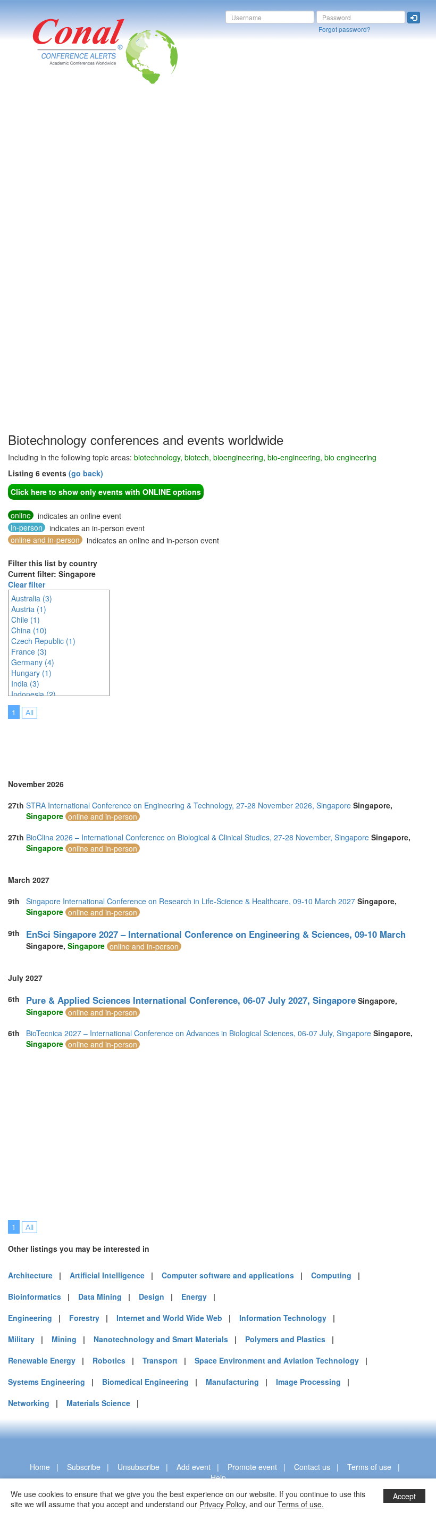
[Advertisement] (50, 271)
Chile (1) (25, 619)
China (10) (29, 630)
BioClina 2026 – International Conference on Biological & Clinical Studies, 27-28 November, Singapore (197, 837)
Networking (28, 1403)
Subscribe (83, 1466)
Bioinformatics (34, 1296)
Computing (331, 1275)
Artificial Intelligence (107, 1275)
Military (21, 1339)
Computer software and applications (228, 1275)
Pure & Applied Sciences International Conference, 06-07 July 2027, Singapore (191, 1000)
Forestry (84, 1317)
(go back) (86, 473)
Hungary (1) (31, 672)
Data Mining (100, 1296)
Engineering (30, 1317)
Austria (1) (28, 609)
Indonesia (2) (33, 694)
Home (40, 1466)
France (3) (29, 651)
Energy (194, 1296)
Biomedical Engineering (145, 1381)
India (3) (25, 683)
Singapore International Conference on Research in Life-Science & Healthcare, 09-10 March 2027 (190, 901)
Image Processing (308, 1381)
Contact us (312, 1466)
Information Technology (282, 1317)
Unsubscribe (139, 1466)
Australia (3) (31, 598)
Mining (64, 1339)
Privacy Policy (222, 1504)
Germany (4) (32, 662)
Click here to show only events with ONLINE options (106, 491)
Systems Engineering (46, 1381)
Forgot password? (344, 29)
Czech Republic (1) (43, 640)
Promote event (252, 1466)
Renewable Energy (42, 1360)
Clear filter (26, 584)
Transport (160, 1360)
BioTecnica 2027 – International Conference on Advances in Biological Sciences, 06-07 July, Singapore (198, 1033)
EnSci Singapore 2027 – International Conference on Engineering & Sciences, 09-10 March (216, 934)
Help (218, 1477)
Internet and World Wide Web (169, 1317)
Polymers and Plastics (285, 1339)
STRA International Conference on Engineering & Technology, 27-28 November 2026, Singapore (188, 805)
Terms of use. (301, 1504)
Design (151, 1296)
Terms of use (369, 1466)
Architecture (30, 1275)
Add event (194, 1466)
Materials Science (98, 1403)
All (29, 712)
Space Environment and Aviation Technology (277, 1360)
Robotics (109, 1360)
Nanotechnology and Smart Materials (161, 1339)
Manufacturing (232, 1381)
